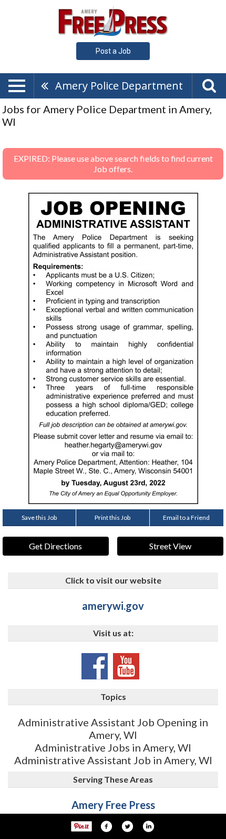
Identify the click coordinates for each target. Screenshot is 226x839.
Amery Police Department (119, 85)
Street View (170, 546)
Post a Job (113, 51)
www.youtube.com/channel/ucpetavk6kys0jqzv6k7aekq (126, 666)
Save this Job (39, 517)
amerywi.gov (113, 605)
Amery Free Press (113, 804)
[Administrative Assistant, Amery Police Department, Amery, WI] (113, 348)
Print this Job (112, 517)
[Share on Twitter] (127, 826)
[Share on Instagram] (148, 826)
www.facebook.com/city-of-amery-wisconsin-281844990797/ (94, 666)
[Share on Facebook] (106, 826)
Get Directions (55, 546)
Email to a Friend (186, 517)
